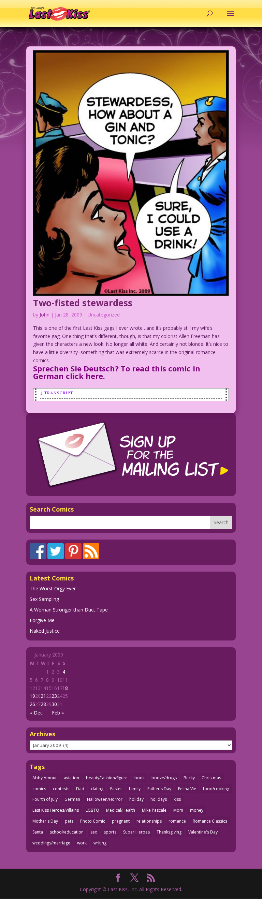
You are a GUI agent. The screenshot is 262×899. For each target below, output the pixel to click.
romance (177, 821)
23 (54, 696)
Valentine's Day (203, 832)
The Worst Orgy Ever (53, 588)
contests (61, 789)
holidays (158, 799)
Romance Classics (210, 821)
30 (54, 704)
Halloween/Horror (104, 799)
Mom (178, 810)
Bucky (189, 778)
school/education (67, 832)
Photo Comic (92, 821)
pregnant (121, 821)
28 (43, 704)
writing (99, 843)
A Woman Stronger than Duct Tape (69, 609)
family (135, 789)
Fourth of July (45, 799)
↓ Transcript (56, 392)
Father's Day (159, 789)
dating (97, 789)
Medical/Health (120, 810)
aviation (71, 778)
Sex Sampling (44, 599)
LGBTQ (92, 810)
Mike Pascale (154, 810)
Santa (37, 832)
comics (39, 789)
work (82, 843)
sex (93, 832)
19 (32, 696)
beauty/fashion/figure (107, 778)
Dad (80, 789)
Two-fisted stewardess (82, 303)
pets (69, 821)
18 (65, 688)
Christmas (211, 778)
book (139, 778)
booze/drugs (164, 778)
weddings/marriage (51, 843)
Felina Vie (187, 789)
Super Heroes (136, 832)
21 (43, 696)
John (44, 314)
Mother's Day (45, 821)
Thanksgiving (169, 832)
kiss (177, 799)
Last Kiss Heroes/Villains (55, 810)
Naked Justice (45, 631)
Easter (116, 789)
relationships (149, 821)
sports (110, 832)
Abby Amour (44, 778)
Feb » (58, 712)
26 (32, 704)
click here (84, 376)
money (196, 810)
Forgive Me (42, 620)
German (72, 799)
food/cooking (216, 789)
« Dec (36, 712)
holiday (136, 799)
